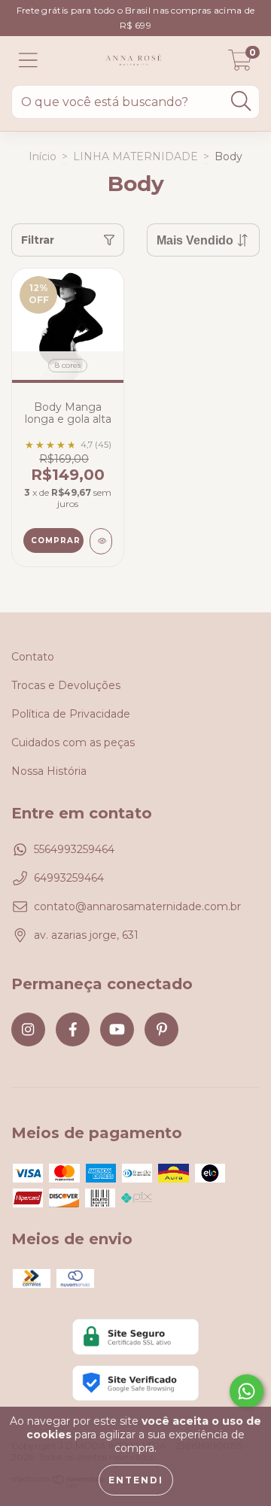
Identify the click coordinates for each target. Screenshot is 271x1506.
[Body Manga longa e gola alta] (101, 541)
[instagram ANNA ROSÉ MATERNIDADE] (28, 1029)
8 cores (68, 365)
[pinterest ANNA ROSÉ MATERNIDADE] (161, 1029)
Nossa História (49, 771)
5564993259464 (74, 849)
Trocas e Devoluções (65, 685)
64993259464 (69, 878)
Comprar (56, 540)
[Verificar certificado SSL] (135, 1336)
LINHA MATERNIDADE (135, 156)
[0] (240, 64)
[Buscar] (241, 101)
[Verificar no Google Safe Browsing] (135, 1383)
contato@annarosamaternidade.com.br (137, 906)
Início (42, 156)
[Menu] (28, 60)
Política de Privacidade (70, 714)
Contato (32, 656)
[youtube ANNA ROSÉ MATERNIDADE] (117, 1029)
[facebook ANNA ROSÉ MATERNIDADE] (73, 1029)
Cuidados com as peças (73, 742)
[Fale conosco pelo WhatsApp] (246, 1391)
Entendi (135, 1480)
